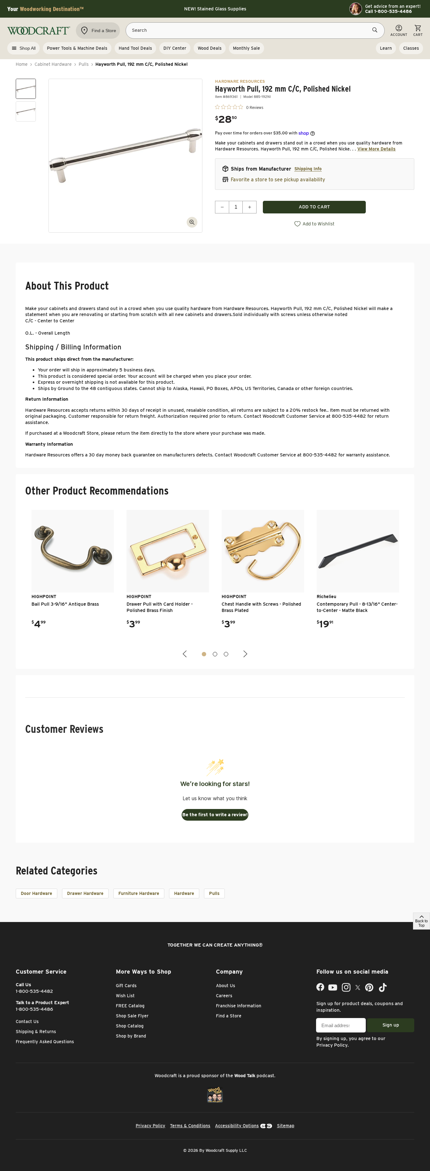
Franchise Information (238, 1005)
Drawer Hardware (85, 893)
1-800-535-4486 (34, 1009)
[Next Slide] (244, 654)
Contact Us (27, 1021)
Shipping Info (308, 168)
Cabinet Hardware (53, 64)
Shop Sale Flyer (132, 1015)
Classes (411, 48)
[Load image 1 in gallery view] (26, 89)
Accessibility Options (237, 1125)
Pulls (84, 64)
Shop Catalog (130, 1025)
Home (22, 64)
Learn (386, 48)
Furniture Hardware (138, 893)
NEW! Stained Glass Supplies (215, 9)
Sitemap (285, 1125)
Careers (224, 995)
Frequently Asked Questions (45, 1041)
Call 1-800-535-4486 (388, 11)
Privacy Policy (332, 1045)
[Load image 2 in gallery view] (26, 111)
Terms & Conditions (190, 1125)
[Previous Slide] (185, 654)
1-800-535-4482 (34, 991)
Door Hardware (36, 893)
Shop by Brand (131, 1035)
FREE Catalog (130, 1005)
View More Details (376, 148)
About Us (225, 985)
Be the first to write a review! (215, 814)
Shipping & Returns (36, 1031)
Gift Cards (126, 985)
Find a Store (228, 1015)
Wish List (125, 995)
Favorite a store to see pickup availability (278, 180)
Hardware (184, 893)
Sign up (390, 1025)
